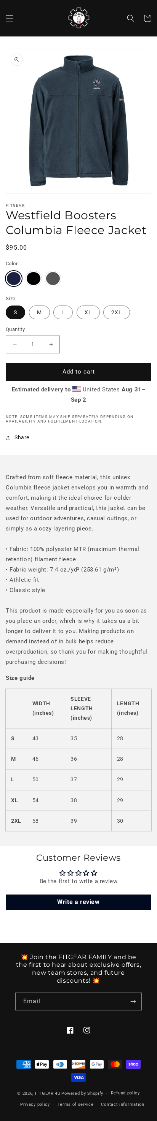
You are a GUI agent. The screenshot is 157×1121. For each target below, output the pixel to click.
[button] (9, 18)
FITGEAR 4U (48, 1093)
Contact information (122, 1104)
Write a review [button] (78, 902)
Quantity (15, 329)
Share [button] (21, 437)
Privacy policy (35, 1104)
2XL (116, 312)
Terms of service (76, 1104)
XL (88, 312)
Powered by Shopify (82, 1093)
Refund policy (125, 1093)
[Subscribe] (133, 1001)
